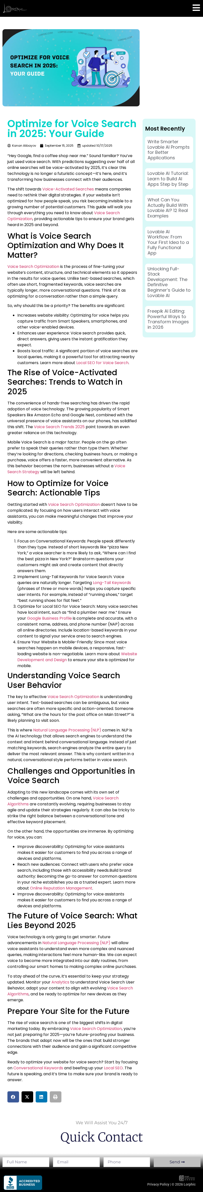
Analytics (60, 982)
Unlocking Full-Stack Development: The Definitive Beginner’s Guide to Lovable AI (169, 282)
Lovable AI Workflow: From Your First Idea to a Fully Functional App (168, 242)
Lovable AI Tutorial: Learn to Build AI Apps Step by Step (168, 178)
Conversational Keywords (38, 1068)
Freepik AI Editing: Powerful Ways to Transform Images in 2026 (168, 319)
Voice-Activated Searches (68, 189)
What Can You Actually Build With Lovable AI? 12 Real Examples (168, 208)
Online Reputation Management (61, 888)
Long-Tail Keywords (112, 582)
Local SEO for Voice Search (102, 363)
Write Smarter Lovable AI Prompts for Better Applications (169, 150)
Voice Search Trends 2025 (59, 427)
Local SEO (113, 1068)
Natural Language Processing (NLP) (67, 730)
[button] (13, 1096)
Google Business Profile (49, 618)
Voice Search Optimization (33, 266)
